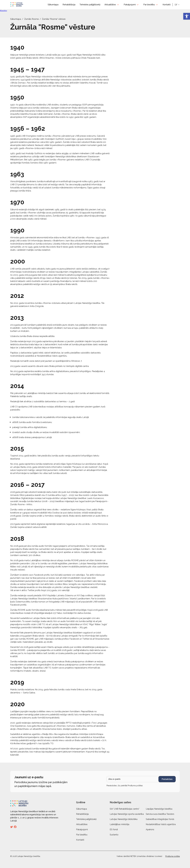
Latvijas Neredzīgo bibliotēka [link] (123, 819)
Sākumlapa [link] (53, 4)
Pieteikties (167, 779)
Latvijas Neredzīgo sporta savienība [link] (127, 814)
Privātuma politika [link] (172, 856)
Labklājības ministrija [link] (119, 824)
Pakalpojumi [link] (130, 4)
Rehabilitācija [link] (69, 4)
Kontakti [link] (166, 4)
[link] (186, 16)
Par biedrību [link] (149, 4)
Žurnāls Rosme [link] (31, 19)
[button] (177, 4)
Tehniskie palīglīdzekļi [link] (89, 4)
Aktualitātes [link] (110, 4)
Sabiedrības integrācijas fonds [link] (160, 819)
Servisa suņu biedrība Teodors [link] (160, 814)
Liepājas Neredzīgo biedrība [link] (159, 809)
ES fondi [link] (114, 829)
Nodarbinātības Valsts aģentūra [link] (161, 824)
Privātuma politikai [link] (135, 786)
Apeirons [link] (150, 829)
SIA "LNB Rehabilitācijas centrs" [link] (124, 809)
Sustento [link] (114, 834)
